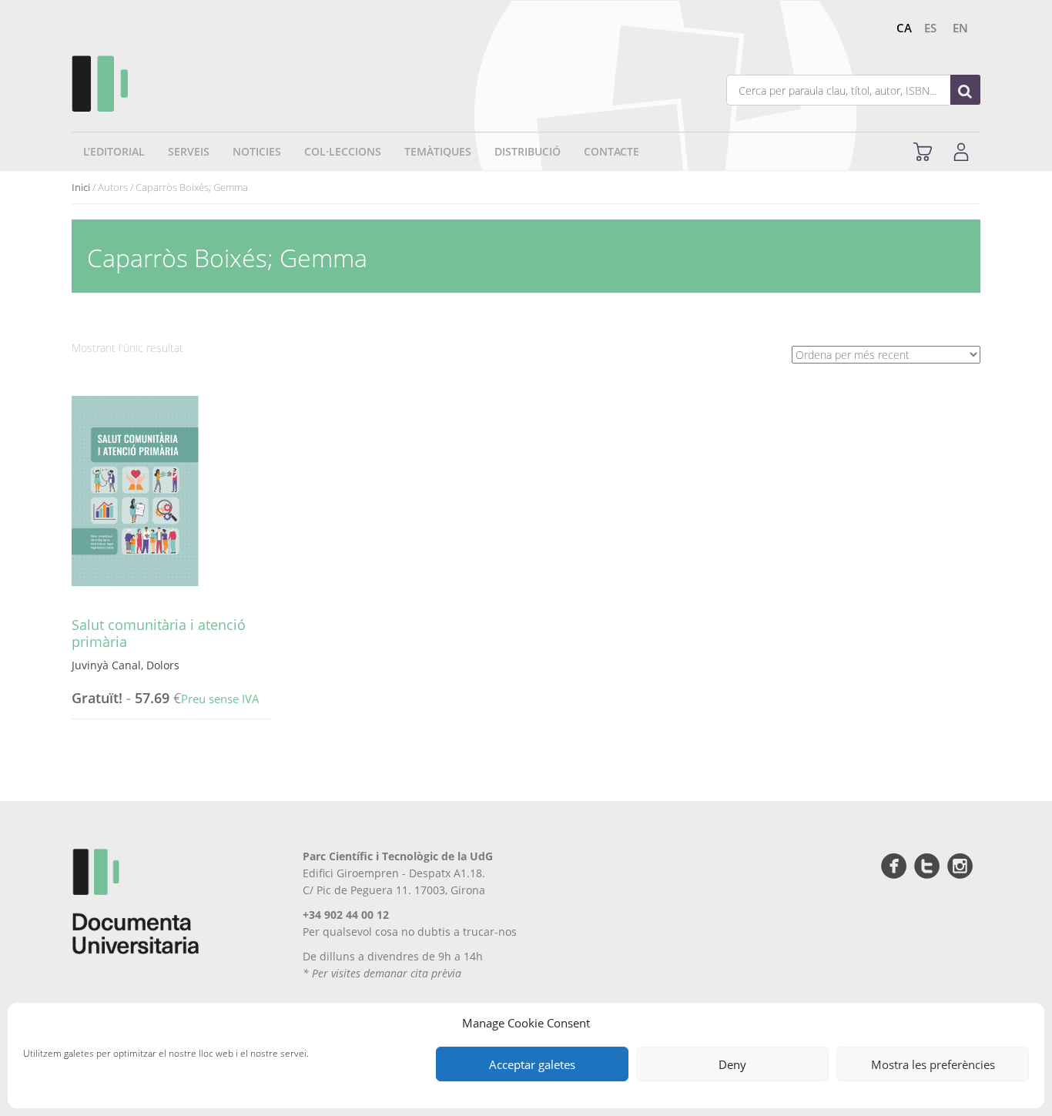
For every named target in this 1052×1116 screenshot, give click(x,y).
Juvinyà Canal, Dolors (125, 665)
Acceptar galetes (532, 1064)
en (960, 27)
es (930, 27)
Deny (732, 1064)
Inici (81, 187)
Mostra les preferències (933, 1064)
